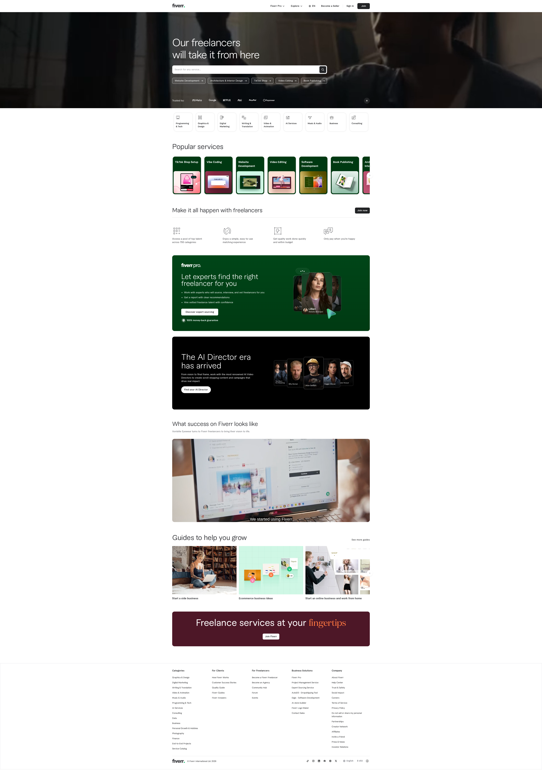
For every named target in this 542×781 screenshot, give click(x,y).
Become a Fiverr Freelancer (265, 678)
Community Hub (259, 688)
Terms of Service (339, 703)
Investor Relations (340, 747)
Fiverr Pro (296, 678)
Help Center (337, 683)
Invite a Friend (338, 737)
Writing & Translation (182, 688)
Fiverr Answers (219, 698)
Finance (175, 739)
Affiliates (336, 732)
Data (174, 718)
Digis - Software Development (305, 698)
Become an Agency (261, 683)
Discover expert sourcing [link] (200, 312)
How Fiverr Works (220, 678)
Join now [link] (362, 210)
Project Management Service (305, 683)
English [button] (350, 761)
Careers (335, 698)
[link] (189, 81)
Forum (255, 693)
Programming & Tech (181, 703)
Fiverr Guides (218, 693)
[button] (277, 6)
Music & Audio (179, 698)
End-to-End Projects (181, 744)
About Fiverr (338, 678)
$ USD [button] (360, 761)
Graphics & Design (180, 678)
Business (176, 723)
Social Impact (338, 693)
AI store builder (299, 703)
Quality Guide (218, 688)
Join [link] (363, 6)
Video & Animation (180, 693)
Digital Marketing (180, 683)
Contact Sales (298, 713)
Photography (178, 734)
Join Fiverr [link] (271, 636)
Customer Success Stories (224, 683)
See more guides (361, 540)
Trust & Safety (338, 688)
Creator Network (340, 727)
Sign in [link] (350, 6)
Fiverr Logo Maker (300, 708)
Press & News (338, 742)
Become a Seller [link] (330, 6)
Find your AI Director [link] (196, 390)
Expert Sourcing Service (303, 688)
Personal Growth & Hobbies (185, 728)
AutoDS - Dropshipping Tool (305, 693)
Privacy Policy (338, 708)
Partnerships (338, 722)
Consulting (177, 713)
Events (255, 698)
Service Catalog (179, 749)
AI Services (177, 708)
